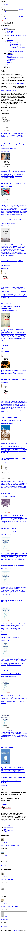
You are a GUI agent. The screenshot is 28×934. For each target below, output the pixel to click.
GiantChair (17, 930)
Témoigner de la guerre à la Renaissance (9, 906)
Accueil (6, 28)
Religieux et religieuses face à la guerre (9, 858)
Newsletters (4, 804)
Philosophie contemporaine (8, 90)
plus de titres (4, 866)
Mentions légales (8, 830)
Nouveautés (10, 54)
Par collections (11, 59)
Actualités (9, 62)
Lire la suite (20, 83)
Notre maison (10, 31)
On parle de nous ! (12, 37)
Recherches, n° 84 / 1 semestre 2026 (9, 892)
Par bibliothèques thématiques (15, 57)
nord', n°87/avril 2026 (5, 919)
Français (3, 1)
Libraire (9, 50)
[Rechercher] (1, 7)
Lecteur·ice (10, 40)
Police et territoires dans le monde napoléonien (11, 845)
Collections (7, 66)
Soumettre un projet (15, 46)
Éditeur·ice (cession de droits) (15, 52)
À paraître (9, 56)
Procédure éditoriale (15, 43)
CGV (5, 829)
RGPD (5, 832)
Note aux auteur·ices (15, 44)
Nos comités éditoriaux (13, 34)
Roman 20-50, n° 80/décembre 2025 (8, 879)
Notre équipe (10, 32)
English (6, 4)
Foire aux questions (9, 827)
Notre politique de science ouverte (16, 35)
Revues (9, 60)
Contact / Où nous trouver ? (11, 826)
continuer (3, 820)
